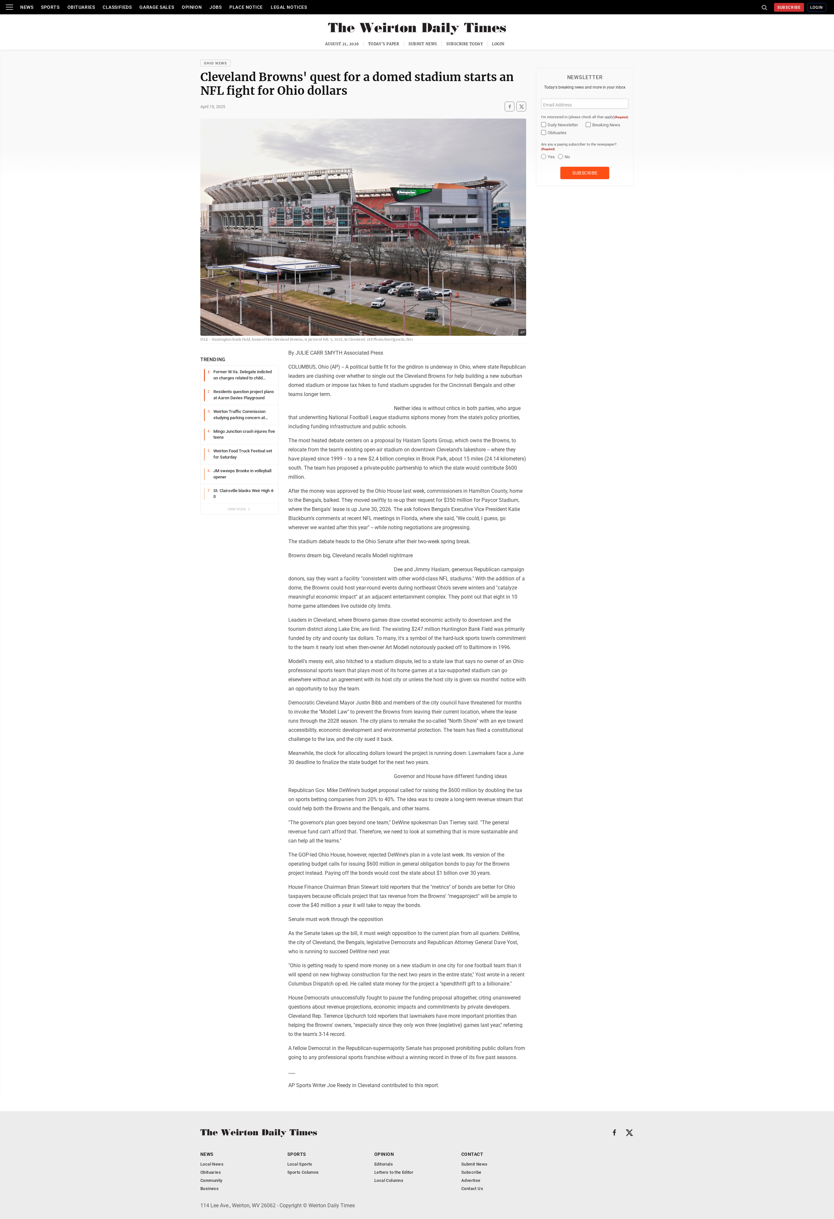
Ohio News (215, 63)
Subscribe (789, 7)
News (26, 7)
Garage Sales (156, 7)
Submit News (423, 44)
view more (237, 509)
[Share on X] (521, 106)
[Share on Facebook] (509, 106)
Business (209, 1188)
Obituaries (81, 7)
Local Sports (299, 1164)
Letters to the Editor (393, 1172)
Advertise (471, 1180)
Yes (551, 156)
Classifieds (117, 7)
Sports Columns (303, 1172)
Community (211, 1180)
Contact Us (472, 1188)
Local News (211, 1164)
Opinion (192, 7)
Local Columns (388, 1180)
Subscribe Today (464, 44)
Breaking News (606, 124)
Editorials (383, 1164)
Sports (50, 7)
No (567, 156)
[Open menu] (9, 7)
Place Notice (246, 7)
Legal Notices (289, 7)
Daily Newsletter (563, 124)
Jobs (215, 7)
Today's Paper (383, 44)
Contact (472, 1154)
